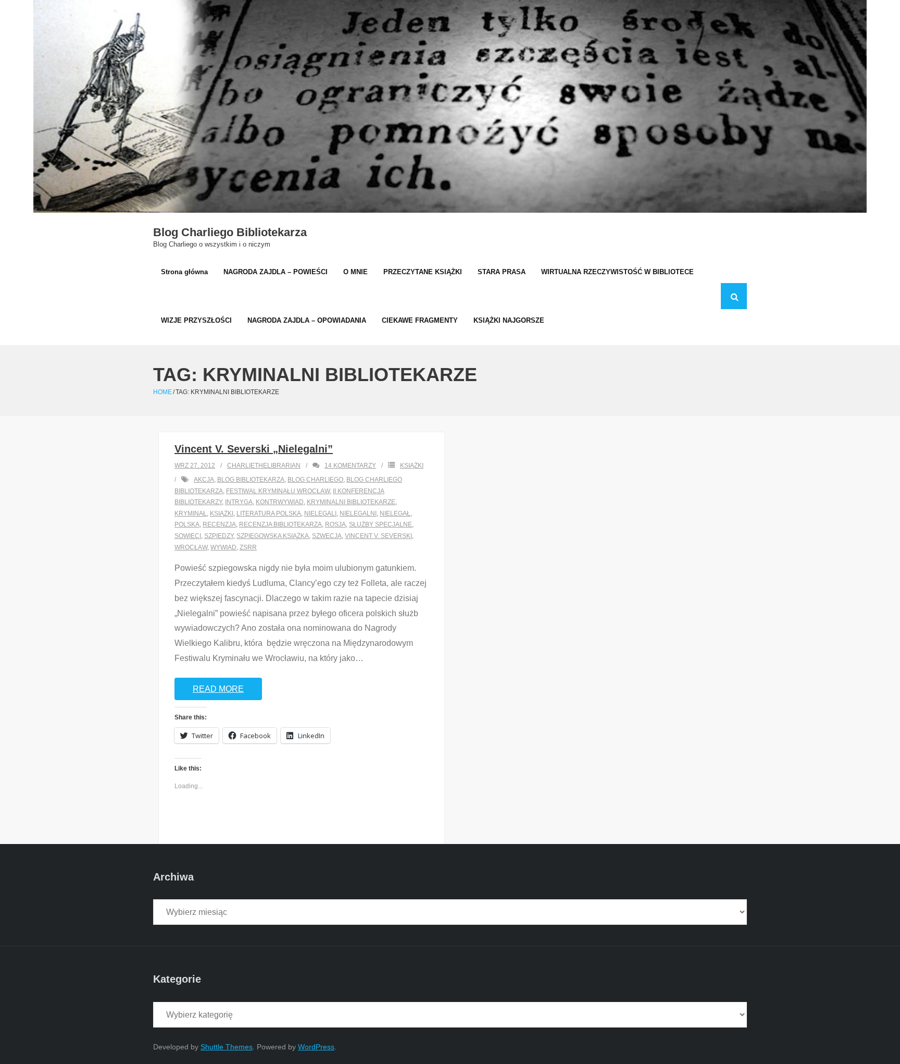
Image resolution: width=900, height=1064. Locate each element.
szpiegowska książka (272, 536)
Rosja (335, 524)
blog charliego (315, 479)
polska (186, 524)
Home (162, 392)
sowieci (187, 536)
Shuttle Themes (227, 1047)
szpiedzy (218, 536)
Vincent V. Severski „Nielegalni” (253, 449)
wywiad (223, 547)
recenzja (219, 524)
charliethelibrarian (264, 465)
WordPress (316, 1047)
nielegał (395, 513)
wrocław (190, 547)
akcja (204, 479)
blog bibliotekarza (250, 479)
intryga (239, 502)
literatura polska (268, 513)
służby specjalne (380, 524)
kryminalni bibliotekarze (351, 502)
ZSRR (248, 547)
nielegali (320, 513)
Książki (411, 465)
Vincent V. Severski (378, 536)
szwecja (327, 536)
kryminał (190, 513)
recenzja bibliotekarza (280, 524)
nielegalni (358, 513)
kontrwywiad (280, 502)
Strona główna (184, 272)
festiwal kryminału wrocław (278, 491)
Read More (218, 688)
